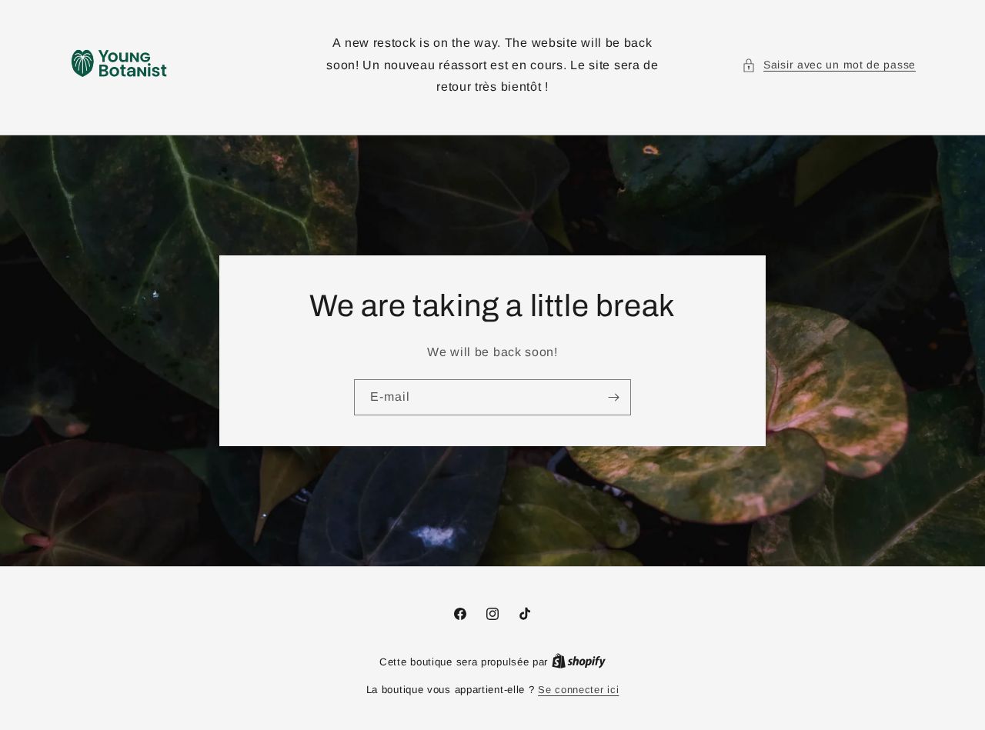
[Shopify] (579, 662)
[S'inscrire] (613, 397)
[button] (829, 65)
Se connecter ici (578, 689)
